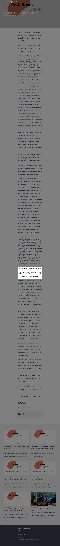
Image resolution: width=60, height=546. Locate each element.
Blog (50, 1)
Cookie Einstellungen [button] (29, 276)
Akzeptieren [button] (35, 276)
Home (36, 1)
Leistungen (45, 1)
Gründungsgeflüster (10, 2)
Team (54, 1)
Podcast (40, 1)
